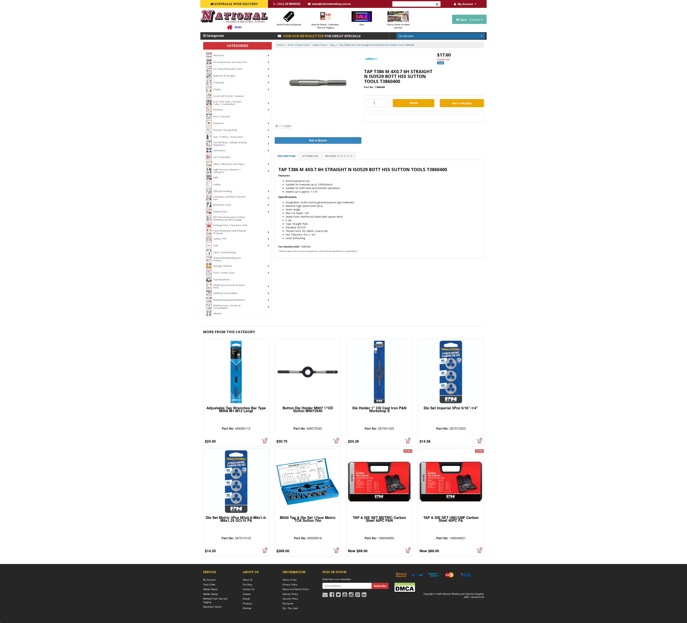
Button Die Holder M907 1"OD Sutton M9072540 (307, 409)
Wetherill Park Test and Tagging (215, 600)
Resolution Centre (212, 606)
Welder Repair (210, 589)
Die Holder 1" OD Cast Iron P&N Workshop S (379, 409)
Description (286, 156)
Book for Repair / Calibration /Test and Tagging (325, 26)
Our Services (406, 36)
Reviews (331, 156)
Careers (247, 594)
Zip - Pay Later (290, 608)
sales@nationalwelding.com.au (331, 4)
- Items (470, 19)
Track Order (209, 584)
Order (413, 103)
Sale (361, 24)
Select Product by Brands (289, 24)
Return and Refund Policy (295, 589)
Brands (246, 598)
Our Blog (247, 584)
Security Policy (290, 598)
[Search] (437, 4)
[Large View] (283, 126)
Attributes (310, 156)
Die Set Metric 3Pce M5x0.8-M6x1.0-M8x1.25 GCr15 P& (236, 519)
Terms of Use (289, 579)
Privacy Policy (290, 584)
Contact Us (248, 589)
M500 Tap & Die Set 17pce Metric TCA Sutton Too (308, 519)
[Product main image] (318, 83)
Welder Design (210, 594)
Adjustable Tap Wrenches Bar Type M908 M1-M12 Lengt (236, 409)
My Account (465, 4)
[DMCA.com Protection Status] (404, 586)
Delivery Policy (290, 594)
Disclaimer (287, 603)
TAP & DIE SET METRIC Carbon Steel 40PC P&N (379, 519)
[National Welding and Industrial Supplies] (234, 16)
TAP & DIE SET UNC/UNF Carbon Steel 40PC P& (451, 519)
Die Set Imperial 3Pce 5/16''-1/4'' (451, 407)
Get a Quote (318, 140)
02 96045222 (288, 4)
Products (247, 603)
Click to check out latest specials (398, 26)
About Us (247, 579)
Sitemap (247, 608)
